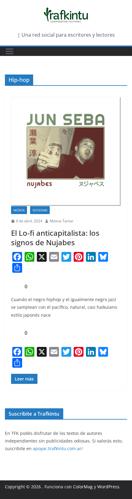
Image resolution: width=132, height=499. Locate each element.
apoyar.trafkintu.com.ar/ (58, 448)
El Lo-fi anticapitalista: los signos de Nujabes (55, 237)
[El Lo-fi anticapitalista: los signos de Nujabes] (66, 151)
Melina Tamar (62, 221)
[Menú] (9, 51)
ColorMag (83, 487)
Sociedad (40, 210)
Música (19, 210)
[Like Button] (15, 286)
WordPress (108, 487)
